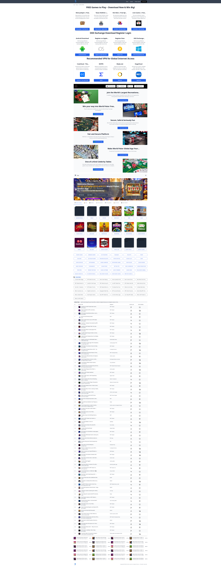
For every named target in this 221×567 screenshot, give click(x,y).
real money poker (84, 501)
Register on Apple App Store (101, 38)
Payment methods (92, 270)
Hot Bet (104, 218)
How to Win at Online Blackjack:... (87, 444)
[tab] (78, 202)
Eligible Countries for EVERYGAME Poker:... (89, 339)
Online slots (129, 258)
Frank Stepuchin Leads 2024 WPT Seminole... (89, 493)
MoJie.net (120, 64)
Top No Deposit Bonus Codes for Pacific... (89, 405)
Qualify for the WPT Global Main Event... (89, 306)
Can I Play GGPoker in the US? (87, 421)
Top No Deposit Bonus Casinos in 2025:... (89, 359)
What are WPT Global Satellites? (87, 372)
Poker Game (137, 1)
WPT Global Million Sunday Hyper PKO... (89, 329)
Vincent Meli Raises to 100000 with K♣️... (89, 470)
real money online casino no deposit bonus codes (105, 273)
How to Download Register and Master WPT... (90, 507)
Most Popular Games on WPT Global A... (89, 497)
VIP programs (92, 262)
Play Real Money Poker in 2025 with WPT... (89, 500)
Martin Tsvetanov (84, 380)
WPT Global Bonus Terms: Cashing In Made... (90, 388)
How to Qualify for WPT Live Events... (88, 309)
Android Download (82, 38)
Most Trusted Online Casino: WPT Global (89, 319)
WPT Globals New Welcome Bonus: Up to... (89, 313)
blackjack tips (83, 445)
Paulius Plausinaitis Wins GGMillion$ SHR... (89, 477)
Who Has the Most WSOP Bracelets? (88, 510)
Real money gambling (142, 270)
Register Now (120, 38)
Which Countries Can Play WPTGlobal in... (89, 451)
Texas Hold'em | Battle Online (101, 13)
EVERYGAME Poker (84, 340)
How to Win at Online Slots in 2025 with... (89, 457)
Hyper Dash (83, 376)
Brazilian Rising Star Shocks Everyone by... (89, 441)
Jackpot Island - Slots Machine (142, 249)
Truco (92, 218)
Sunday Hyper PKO (85, 344)
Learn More (89, 195)
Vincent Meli (83, 472)
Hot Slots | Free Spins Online (120, 13)
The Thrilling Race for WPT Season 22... (88, 467)
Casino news (129, 270)
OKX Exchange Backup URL (139, 38)
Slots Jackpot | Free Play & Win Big (82, 13)
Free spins (79, 270)
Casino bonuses (79, 262)
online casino (83, 357)
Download (144, 1)
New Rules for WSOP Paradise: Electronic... (89, 520)
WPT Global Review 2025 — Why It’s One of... (89, 526)
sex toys (82, 491)
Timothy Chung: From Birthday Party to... (89, 415)
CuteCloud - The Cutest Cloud (82, 64)
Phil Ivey (82, 439)
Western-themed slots (85, 383)
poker (82, 478)
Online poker (104, 266)
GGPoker (83, 422)
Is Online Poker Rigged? (85, 461)
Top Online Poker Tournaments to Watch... (89, 533)
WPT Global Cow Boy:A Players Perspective (89, 382)
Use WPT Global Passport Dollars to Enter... (89, 332)
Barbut (79, 249)
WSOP (82, 482)
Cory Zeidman (84, 363)
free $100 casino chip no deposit (130, 273)
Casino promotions (141, 266)
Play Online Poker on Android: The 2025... (89, 464)
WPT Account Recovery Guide (86, 316)
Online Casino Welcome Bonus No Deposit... (89, 355)
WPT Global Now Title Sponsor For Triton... (89, 523)
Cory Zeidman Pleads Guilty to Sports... (88, 362)
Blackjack (117, 254)
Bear (129, 218)
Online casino (79, 254)
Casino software (104, 270)
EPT (82, 442)
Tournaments (92, 266)
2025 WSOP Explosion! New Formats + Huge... (90, 487)
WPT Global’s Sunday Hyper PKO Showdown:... (90, 342)
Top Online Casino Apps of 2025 (87, 392)
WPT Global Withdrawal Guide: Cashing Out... (90, 434)
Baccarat (92, 249)
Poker (141, 254)
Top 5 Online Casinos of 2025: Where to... (89, 513)
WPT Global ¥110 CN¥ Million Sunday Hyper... (90, 431)
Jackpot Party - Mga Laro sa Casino (130, 249)
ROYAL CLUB (116, 249)
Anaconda (92, 233)
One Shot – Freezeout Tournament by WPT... (89, 323)
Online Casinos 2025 (85, 514)
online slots (83, 459)
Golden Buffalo (79, 218)
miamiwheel (116, 233)
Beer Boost (116, 218)
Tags (77, 4)
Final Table (83, 426)
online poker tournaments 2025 (87, 534)
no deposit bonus (84, 350)
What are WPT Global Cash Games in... (88, 418)
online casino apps (85, 393)
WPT (82, 317)
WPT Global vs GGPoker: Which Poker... (88, 530)
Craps (141, 258)
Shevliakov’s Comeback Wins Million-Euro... (89, 480)
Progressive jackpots (104, 258)
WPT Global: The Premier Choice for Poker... (89, 346)
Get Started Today (123, 100)
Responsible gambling (117, 262)
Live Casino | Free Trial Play (139, 13)
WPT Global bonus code (85, 485)
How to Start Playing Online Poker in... (88, 369)
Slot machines (104, 254)
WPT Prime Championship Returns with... (89, 398)
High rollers (129, 262)
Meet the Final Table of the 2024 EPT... (88, 424)
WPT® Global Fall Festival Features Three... (89, 352)
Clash (141, 218)
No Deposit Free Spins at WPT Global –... (89, 408)
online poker (83, 370)
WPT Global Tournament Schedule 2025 (88, 454)
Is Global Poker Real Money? (86, 428)
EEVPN (101, 64)
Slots (127, 1)
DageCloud (138, 64)
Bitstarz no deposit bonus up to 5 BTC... (89, 447)
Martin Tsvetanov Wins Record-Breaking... (89, 378)
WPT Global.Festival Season (86, 367)
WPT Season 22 (84, 468)
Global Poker (83, 429)
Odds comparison (129, 266)
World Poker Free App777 (91, 186)
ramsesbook (104, 233)
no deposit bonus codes (92, 273)
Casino (131, 1)
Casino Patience (141, 233)
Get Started (81, 195)
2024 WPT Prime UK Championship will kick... (90, 365)
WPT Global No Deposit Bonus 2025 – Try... (89, 349)
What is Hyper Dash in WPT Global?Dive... (89, 375)
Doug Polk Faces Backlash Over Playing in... (89, 401)
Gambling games (91, 254)
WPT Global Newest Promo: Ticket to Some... (89, 385)
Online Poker (81, 4)
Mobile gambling (104, 262)
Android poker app (85, 465)
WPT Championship (85, 353)
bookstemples (129, 233)
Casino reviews (141, 262)
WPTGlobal (83, 452)
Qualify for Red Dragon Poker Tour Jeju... (89, 326)
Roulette (129, 254)
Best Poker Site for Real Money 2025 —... (89, 474)
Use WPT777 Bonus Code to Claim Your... (89, 484)
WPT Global (83, 307)
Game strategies (79, 266)
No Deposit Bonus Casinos (86, 360)
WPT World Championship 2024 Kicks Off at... (90, 516)
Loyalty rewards (116, 270)
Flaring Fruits (79, 233)
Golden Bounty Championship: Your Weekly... (90, 336)
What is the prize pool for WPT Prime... (88, 395)
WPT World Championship (86, 518)
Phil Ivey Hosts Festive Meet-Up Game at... (89, 438)
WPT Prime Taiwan (84, 396)
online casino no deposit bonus (80, 273)
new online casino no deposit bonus (117, 273)
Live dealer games (92, 258)
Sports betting (116, 258)
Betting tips (116, 266)
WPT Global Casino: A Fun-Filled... (87, 411)
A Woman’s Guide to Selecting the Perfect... (89, 490)
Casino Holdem (104, 249)
